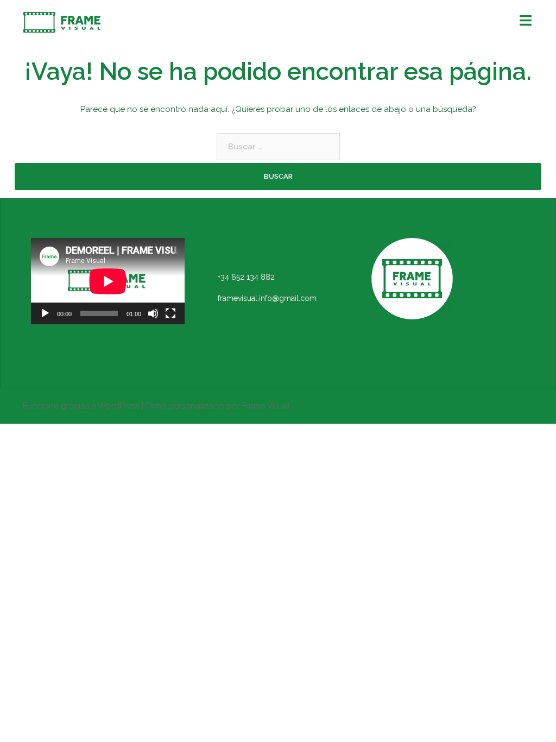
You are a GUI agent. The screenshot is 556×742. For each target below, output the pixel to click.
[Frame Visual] (62, 22)
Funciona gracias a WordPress (81, 406)
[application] (108, 281)
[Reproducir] (45, 313)
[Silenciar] (153, 313)
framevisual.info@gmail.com (267, 298)
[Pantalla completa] (170, 313)
